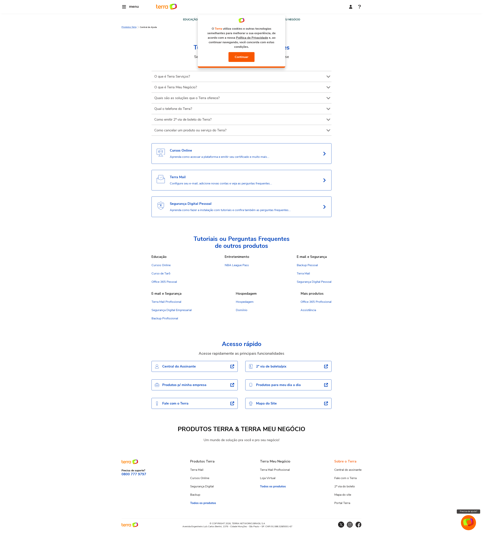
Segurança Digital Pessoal (314, 282)
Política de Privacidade (252, 38)
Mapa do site (342, 495)
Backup (195, 495)
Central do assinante (347, 470)
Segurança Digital (202, 486)
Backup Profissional (165, 318)
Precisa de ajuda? (468, 511)
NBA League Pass (237, 265)
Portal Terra (342, 503)
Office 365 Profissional (316, 302)
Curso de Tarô (161, 273)
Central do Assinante (179, 366)
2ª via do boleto (344, 486)
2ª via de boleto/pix (271, 366)
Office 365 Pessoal (164, 282)
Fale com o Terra (175, 403)
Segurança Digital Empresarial (172, 310)
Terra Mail (303, 273)
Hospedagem (245, 302)
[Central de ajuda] (359, 7)
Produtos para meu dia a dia (278, 385)
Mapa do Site (266, 403)
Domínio (241, 310)
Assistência (308, 310)
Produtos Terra (129, 27)
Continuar (241, 57)
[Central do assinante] (350, 7)
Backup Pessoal (307, 265)
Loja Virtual (267, 478)
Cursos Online (161, 265)
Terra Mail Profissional (166, 302)
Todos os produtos (203, 503)
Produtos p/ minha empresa (184, 385)
